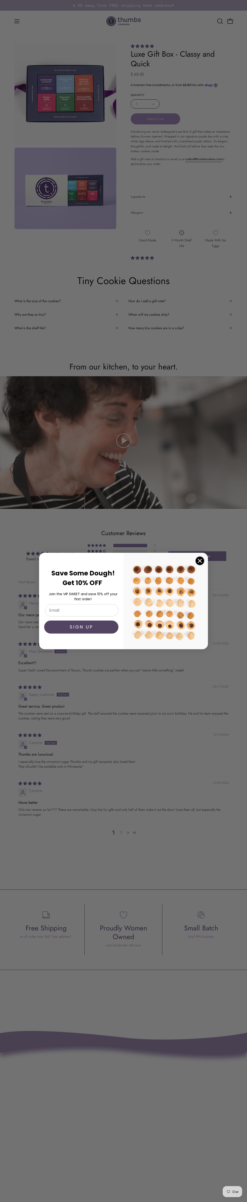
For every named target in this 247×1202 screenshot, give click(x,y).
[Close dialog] (200, 561)
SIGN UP (81, 627)
